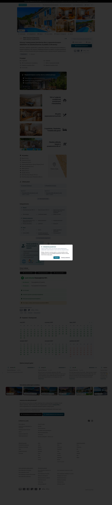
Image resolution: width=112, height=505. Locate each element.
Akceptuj (56, 257)
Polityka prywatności (56, 253)
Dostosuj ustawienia (65, 257)
